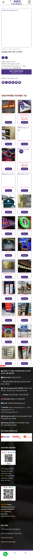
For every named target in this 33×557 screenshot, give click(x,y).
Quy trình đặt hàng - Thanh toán (11, 533)
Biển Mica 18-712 (8, 295)
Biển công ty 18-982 (24, 230)
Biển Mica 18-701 (24, 360)
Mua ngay (8, 122)
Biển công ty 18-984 (24, 140)
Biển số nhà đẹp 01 (24, 162)
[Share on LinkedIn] (19, 82)
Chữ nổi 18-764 (8, 114)
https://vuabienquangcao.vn (18, 407)
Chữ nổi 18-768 (8, 338)
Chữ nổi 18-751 (24, 295)
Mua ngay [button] (24, 122)
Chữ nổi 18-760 (24, 273)
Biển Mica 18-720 (8, 187)
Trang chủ (4, 49)
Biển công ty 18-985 (8, 208)
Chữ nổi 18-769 (24, 187)
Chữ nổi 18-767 (24, 252)
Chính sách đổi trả (7, 537)
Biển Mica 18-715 (24, 208)
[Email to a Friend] (12, 82)
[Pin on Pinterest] (16, 82)
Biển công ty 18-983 (24, 316)
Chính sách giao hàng (8, 542)
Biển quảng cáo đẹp (15, 49)
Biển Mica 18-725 (8, 316)
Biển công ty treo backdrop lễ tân (24, 114)
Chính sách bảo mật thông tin (10, 529)
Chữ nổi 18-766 (8, 230)
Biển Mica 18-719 (24, 338)
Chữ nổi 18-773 (8, 140)
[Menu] (3, 2)
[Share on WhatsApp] (3, 82)
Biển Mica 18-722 (8, 273)
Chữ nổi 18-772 (8, 162)
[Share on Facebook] (6, 82)
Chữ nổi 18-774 (8, 360)
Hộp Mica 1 (8, 252)
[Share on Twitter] (9, 82)
